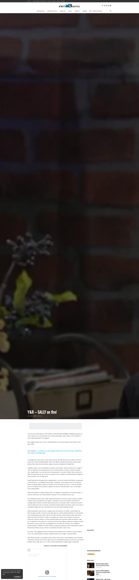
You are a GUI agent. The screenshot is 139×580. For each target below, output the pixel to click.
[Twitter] (104, 5)
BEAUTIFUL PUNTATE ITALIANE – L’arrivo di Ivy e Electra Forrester (102, 564)
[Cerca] (110, 11)
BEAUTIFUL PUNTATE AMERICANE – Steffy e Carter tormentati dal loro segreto (103, 572)
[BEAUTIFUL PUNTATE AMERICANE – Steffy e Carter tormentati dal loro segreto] (90, 573)
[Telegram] (110, 5)
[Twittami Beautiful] (69, 5)
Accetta (17, 576)
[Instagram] (106, 5)
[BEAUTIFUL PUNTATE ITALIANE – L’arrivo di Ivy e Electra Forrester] (90, 565)
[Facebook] (102, 5)
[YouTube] (108, 5)
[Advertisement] (55, 426)
